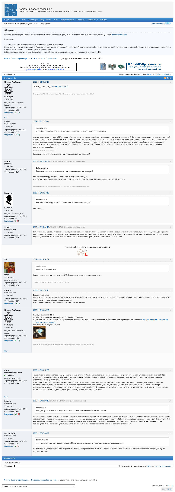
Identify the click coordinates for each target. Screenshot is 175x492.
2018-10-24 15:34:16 (41, 227)
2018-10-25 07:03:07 (41, 433)
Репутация (8, 112)
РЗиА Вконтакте (48, 94)
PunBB (170, 485)
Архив (48, 20)
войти (149, 74)
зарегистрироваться (163, 74)
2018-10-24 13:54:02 (41, 161)
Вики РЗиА (90, 94)
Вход (42, 20)
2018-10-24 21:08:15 (41, 401)
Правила (15, 20)
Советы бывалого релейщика (35, 9)
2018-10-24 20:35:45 (41, 310)
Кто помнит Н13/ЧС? (60, 87)
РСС (169, 78)
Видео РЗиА (80, 20)
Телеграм (103, 20)
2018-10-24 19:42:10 (41, 290)
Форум (6, 20)
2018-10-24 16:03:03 (41, 259)
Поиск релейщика (67, 20)
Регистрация (33, 20)
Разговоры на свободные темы (44, 58)
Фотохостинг (93, 20)
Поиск (23, 20)
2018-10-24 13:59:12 (41, 193)
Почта (55, 20)
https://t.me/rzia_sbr (119, 35)
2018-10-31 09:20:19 (41, 82)
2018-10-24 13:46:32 (41, 122)
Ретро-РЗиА (59, 94)
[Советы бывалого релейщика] (10, 10)
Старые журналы (69, 94)
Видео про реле (80, 94)
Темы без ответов (158, 24)
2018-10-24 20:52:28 (41, 370)
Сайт (6, 117)
